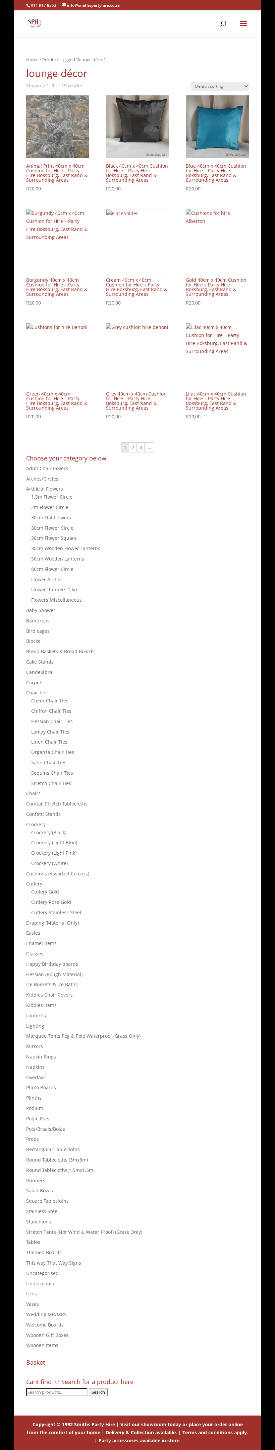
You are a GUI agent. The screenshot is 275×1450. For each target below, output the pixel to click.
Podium (34, 1108)
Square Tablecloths (47, 1201)
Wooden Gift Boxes (47, 1335)
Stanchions (38, 1221)
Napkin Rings (41, 1056)
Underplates (40, 1283)
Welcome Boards (45, 1324)
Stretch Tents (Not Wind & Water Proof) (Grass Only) (84, 1232)
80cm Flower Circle (52, 569)
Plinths (34, 1098)
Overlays (36, 1077)
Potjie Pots (37, 1118)
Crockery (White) (49, 863)
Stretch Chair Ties (51, 783)
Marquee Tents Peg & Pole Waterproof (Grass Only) (83, 1036)
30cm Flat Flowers (51, 517)
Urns (31, 1293)
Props (32, 1139)
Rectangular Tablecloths (53, 1149)
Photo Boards (41, 1087)
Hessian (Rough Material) (54, 974)
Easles (33, 933)
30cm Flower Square (54, 538)
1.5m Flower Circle (51, 497)
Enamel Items (41, 943)
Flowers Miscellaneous (56, 600)
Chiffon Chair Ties (51, 711)
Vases (32, 1304)
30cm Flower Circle (52, 528)
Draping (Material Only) (52, 923)
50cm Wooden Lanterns (57, 559)
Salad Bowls (39, 1190)
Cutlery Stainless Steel (56, 912)
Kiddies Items (41, 1005)
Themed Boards (44, 1252)
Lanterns (36, 1015)
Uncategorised (42, 1273)
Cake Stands (40, 662)
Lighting (35, 1026)
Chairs (33, 793)
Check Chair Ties (49, 700)
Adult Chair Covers (47, 468)
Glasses (34, 953)
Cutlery (34, 883)
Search (98, 1392)
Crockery (36, 824)
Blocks (33, 641)
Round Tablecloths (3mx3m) (57, 1160)
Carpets (35, 682)
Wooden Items (42, 1345)
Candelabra (39, 672)
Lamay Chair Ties (50, 732)
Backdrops (38, 620)
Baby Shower (40, 610)
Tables (33, 1242)
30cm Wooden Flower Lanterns (65, 548)
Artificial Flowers (44, 489)
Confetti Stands (43, 814)
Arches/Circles (42, 479)
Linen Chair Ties (49, 742)
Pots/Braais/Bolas (45, 1129)
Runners (35, 1180)
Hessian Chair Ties (52, 721)
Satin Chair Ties (48, 762)
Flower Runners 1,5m (54, 589)
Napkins (35, 1067)
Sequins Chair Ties (52, 773)
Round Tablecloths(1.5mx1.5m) (60, 1170)
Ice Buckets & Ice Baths (52, 984)
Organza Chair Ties (52, 752)
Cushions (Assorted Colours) (57, 873)
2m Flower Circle (49, 507)
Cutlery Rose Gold (51, 902)
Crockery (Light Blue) (54, 842)
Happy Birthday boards (52, 964)
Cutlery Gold (45, 891)
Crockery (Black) (48, 832)
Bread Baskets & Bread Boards (60, 651)
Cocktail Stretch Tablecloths (57, 803)
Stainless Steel (42, 1211)
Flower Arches (47, 579)
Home (32, 60)
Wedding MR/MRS (46, 1314)
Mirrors (34, 1046)
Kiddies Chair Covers (49, 995)
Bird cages (38, 631)
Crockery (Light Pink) (53, 853)
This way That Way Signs (53, 1263)
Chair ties (37, 692)
